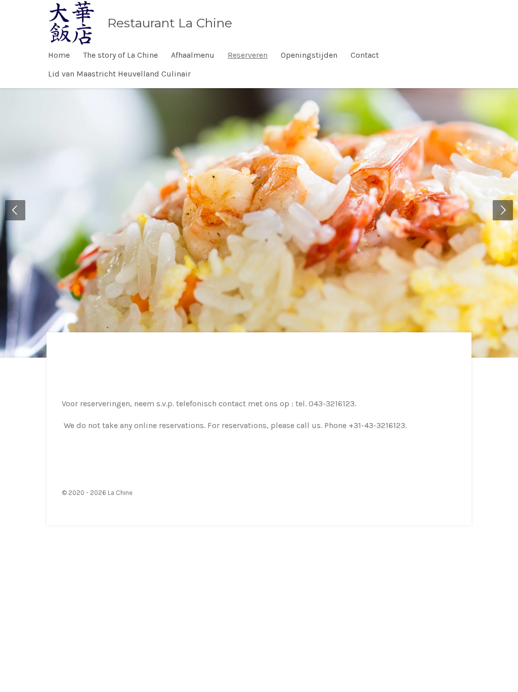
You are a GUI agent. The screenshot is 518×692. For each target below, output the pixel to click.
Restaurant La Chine (169, 22)
